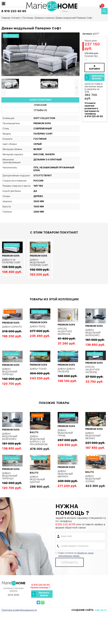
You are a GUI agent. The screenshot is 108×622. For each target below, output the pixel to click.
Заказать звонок (98, 77)
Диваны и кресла (44, 17)
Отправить (69, 562)
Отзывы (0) (40, 110)
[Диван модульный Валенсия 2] (95, 315)
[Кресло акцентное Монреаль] (68, 315)
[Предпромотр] (10, 83)
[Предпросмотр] (40, 54)
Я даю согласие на (76, 554)
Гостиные (27, 17)
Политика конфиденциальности (19, 610)
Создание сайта (82, 610)
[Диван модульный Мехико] (95, 419)
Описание (40, 105)
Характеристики (40, 100)
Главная (5, 17)
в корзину (94, 67)
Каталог (16, 17)
